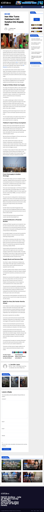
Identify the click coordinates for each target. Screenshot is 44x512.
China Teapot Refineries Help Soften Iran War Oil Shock (8, 356)
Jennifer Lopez (13, 28)
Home (32, 510)
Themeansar (19, 510)
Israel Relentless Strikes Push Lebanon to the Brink (20, 356)
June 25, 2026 (27, 468)
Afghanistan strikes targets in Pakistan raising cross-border (36, 57)
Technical (41, 510)
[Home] (1, 7)
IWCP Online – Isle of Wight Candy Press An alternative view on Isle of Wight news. (11, 501)
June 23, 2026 (27, 480)
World (28, 475)
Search (33, 12)
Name (3, 421)
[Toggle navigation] (21, 7)
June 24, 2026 (6, 480)
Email (3, 428)
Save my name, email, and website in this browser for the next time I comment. (14, 445)
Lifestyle (25, 463)
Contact (38, 510)
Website (3, 435)
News (4, 463)
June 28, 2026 (6, 468)
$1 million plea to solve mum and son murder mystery (35, 48)
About (35, 510)
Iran (17, 62)
